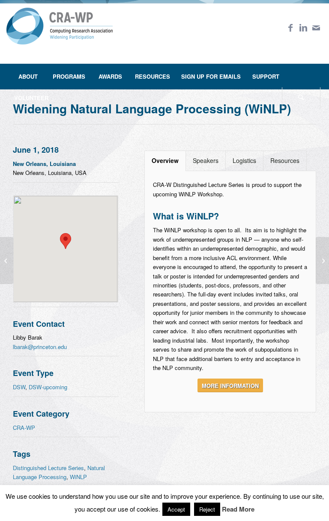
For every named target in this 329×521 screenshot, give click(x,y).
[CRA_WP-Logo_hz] (59, 31)
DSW (19, 387)
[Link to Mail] (316, 27)
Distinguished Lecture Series (48, 468)
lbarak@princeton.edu (40, 347)
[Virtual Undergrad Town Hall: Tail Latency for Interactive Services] (6, 260)
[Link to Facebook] (290, 27)
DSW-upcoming (48, 387)
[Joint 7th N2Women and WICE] (322, 260)
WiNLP (78, 477)
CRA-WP (24, 427)
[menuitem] (28, 76)
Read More (238, 509)
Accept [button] (176, 509)
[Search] (301, 98)
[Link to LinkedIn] (303, 27)
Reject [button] (207, 509)
